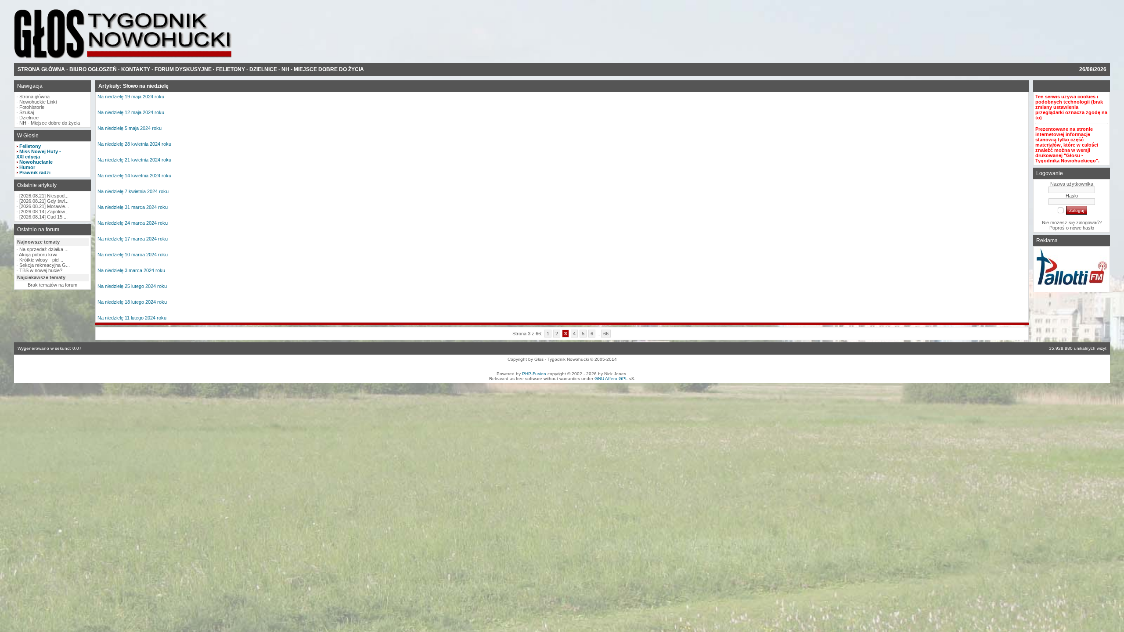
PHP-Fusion (534, 373)
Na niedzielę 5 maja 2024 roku (129, 128)
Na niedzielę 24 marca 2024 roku (132, 223)
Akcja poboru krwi (38, 254)
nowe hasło (1082, 227)
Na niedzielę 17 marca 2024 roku (132, 238)
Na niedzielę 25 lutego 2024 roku (132, 286)
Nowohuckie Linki (38, 101)
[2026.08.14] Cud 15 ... (43, 216)
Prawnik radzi (34, 172)
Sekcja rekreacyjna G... (44, 265)
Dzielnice (29, 117)
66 (606, 333)
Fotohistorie (31, 107)
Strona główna (34, 96)
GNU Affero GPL (611, 378)
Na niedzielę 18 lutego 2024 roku (132, 302)
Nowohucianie (36, 162)
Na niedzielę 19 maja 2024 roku (130, 96)
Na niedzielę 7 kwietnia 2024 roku (133, 191)
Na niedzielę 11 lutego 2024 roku (131, 317)
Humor (27, 167)
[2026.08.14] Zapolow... (43, 211)
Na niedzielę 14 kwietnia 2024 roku (134, 175)
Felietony (30, 146)
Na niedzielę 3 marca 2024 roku (131, 270)
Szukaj (26, 112)
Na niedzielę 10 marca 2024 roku (132, 254)
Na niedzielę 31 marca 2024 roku (132, 207)
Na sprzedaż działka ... (43, 249)
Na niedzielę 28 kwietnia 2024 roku (134, 144)
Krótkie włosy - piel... (41, 259)
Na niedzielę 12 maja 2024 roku (130, 112)
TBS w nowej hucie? (40, 270)
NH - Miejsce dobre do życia (49, 123)
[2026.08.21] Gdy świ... (43, 201)
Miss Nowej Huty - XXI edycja (38, 154)
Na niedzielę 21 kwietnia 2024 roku (134, 159)
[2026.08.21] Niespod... (43, 195)
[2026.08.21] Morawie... (44, 206)
